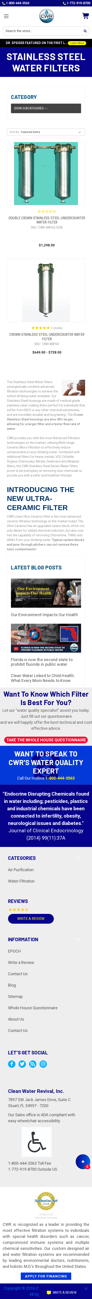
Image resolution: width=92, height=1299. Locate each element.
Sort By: (14, 132)
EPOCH (14, 951)
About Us (16, 1019)
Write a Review (30, 919)
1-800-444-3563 (17, 3)
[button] (46, 108)
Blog (12, 985)
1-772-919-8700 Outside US (32, 1169)
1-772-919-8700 (78, 3)
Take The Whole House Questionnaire (46, 740)
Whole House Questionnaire (33, 1007)
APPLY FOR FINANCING (46, 1276)
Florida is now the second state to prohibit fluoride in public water (42, 662)
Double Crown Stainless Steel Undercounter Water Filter (46, 220)
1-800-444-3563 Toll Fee (29, 1163)
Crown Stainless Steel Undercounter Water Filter (46, 336)
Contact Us (18, 973)
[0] (83, 1161)
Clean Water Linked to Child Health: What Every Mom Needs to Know (43, 678)
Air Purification (21, 869)
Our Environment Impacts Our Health (44, 614)
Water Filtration (21, 881)
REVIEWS (18, 901)
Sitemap (15, 996)
